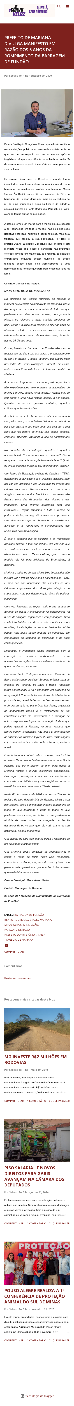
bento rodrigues (16, 919)
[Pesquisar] (59, 6)
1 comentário (36, 1101)
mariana (45, 919)
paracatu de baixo (17, 929)
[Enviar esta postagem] (6, 947)
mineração (30, 924)
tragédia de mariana (18, 939)
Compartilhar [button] (14, 951)
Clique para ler (59, 1101)
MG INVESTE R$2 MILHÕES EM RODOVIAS (35, 1059)
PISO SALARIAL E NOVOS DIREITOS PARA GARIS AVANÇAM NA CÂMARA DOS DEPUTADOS (34, 1176)
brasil (34, 919)
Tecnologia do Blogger (39, 1396)
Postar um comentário (18, 978)
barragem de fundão (29, 914)
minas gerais (13, 924)
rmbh (41, 934)
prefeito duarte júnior (20, 934)
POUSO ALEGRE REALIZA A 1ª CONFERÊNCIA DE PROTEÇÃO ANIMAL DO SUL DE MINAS (34, 1296)
